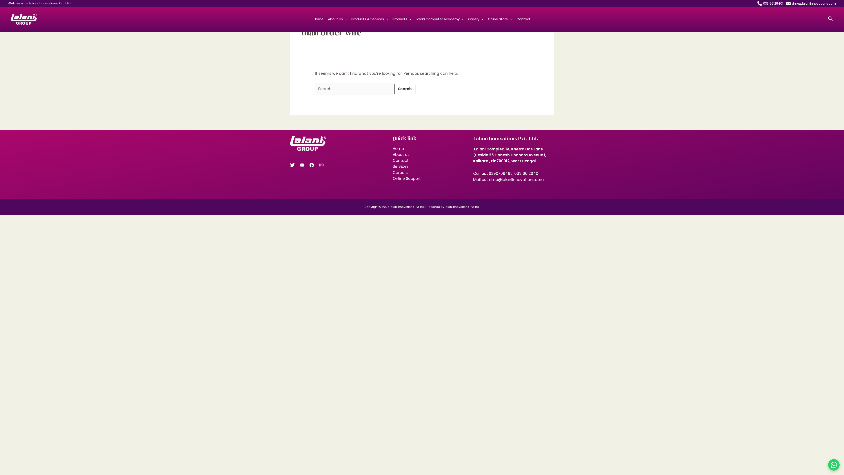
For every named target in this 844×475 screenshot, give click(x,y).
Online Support (407, 178)
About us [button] (335, 19)
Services (401, 166)
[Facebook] (311, 165)
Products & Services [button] (367, 19)
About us (401, 154)
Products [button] (400, 19)
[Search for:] (354, 88)
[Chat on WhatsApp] (834, 465)
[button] (345, 19)
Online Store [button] (498, 19)
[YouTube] (302, 165)
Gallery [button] (473, 19)
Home (319, 19)
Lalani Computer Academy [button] (438, 19)
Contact (524, 19)
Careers (400, 172)
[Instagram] (321, 165)
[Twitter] (292, 165)
